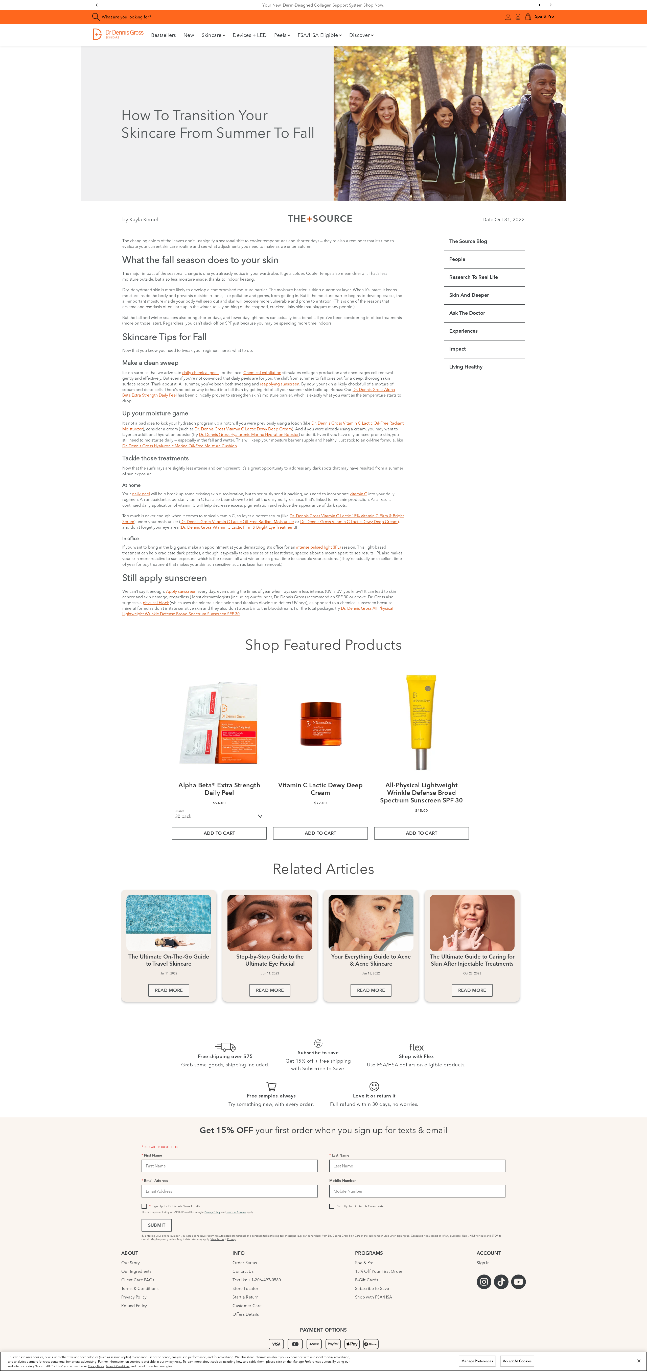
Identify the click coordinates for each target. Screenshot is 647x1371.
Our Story (130, 1262)
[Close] (638, 1360)
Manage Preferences (477, 1361)
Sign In (483, 1262)
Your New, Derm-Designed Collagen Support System (323, 5)
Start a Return (246, 1297)
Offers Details (246, 1314)
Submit (156, 1225)
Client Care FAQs (137, 1279)
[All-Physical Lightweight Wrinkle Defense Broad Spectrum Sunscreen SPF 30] (421, 722)
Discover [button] (359, 35)
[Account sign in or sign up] (508, 17)
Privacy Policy (212, 1212)
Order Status (245, 1262)
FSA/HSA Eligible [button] (318, 35)
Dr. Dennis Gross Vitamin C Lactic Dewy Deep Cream (349, 521)
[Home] (118, 34)
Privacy (231, 1239)
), (399, 521)
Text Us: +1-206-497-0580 (257, 1279)
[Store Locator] (518, 17)
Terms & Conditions (139, 1288)
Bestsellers (163, 35)
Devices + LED (250, 35)
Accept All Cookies (517, 1361)
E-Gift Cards (366, 1279)
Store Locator (245, 1288)
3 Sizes (179, 811)
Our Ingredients (136, 1271)
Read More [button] (169, 991)
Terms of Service (236, 1212)
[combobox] (218, 17)
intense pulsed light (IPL (317, 547)
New (188, 35)
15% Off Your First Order (378, 1271)
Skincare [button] (212, 35)
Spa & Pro (364, 1262)
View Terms (217, 1239)
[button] (528, 17)
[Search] (96, 17)
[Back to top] (638, 1330)
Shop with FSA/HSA (373, 1297)
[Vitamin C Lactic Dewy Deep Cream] (320, 722)
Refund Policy (134, 1305)
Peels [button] (280, 35)
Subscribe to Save (372, 1288)
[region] (323, 1361)
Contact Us (243, 1271)
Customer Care (247, 1305)
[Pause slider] (539, 5)
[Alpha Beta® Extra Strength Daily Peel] (219, 722)
